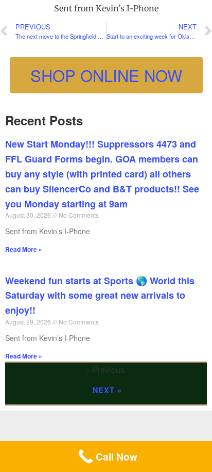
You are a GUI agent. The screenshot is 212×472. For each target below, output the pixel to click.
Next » (107, 390)
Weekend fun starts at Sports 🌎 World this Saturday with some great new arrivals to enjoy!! (100, 295)
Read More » (23, 249)
